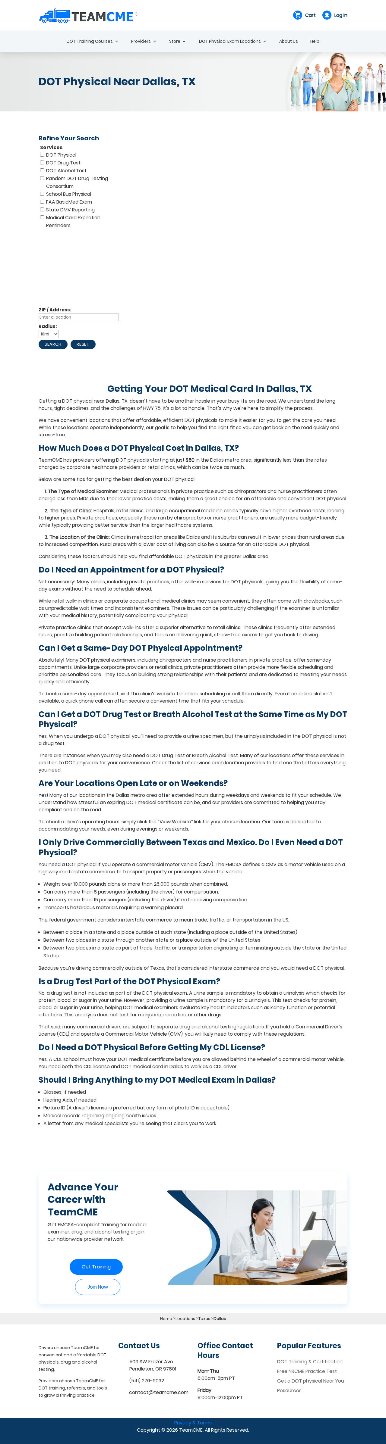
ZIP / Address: (55, 310)
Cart (310, 15)
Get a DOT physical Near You (310, 1380)
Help (314, 41)
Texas (204, 1318)
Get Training (96, 1266)
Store (174, 41)
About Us (288, 41)
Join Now (97, 1286)
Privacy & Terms (193, 1422)
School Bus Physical (68, 194)
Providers (141, 41)
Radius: (48, 326)
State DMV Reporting (70, 209)
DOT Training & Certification (310, 1361)
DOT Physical (61, 154)
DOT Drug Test (63, 162)
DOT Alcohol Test (66, 170)
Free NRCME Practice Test (307, 1371)
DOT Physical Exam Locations (230, 41)
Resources (289, 1390)
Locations (185, 1318)
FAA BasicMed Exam (69, 201)
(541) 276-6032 (146, 1380)
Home (166, 1318)
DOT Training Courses (90, 41)
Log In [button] (340, 15)
